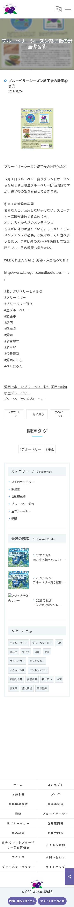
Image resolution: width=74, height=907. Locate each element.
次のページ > (60, 414)
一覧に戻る (37, 414)
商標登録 (42, 688)
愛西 (46, 652)
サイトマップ (55, 867)
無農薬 (15, 489)
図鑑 (37, 652)
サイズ (26, 652)
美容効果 (32, 679)
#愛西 (50, 449)
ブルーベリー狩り (14, 399)
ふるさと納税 (17, 670)
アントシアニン (38, 670)
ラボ (59, 643)
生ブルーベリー (36, 399)
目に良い (47, 679)
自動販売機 (18, 496)
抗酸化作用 (16, 679)
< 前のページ (14, 414)
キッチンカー (37, 661)
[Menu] (67, 9)
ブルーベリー (17, 661)
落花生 (13, 652)
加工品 (13, 688)
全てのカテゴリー (22, 482)
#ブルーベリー (30, 449)
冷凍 (59, 679)
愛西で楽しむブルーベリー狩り (27, 386)
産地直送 (27, 688)
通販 (14, 518)
